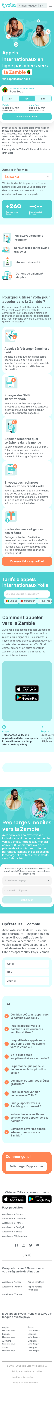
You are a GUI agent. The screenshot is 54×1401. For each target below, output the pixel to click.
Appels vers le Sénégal (13, 1227)
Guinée (13, 601)
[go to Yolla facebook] (16, 1245)
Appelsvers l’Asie (36, 1282)
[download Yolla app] (14, 1199)
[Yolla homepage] (9, 5)
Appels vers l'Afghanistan (14, 1236)
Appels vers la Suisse (12, 1231)
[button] (31, 5)
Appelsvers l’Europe (11, 1282)
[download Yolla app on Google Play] (27, 697)
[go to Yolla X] (30, 1245)
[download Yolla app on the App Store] (27, 689)
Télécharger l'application (26, 1166)
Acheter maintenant (27, 116)
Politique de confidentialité (25, 1382)
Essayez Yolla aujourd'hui (27, 561)
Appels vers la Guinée (12, 1214)
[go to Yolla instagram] (23, 1245)
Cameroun (29, 601)
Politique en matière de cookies (27, 1371)
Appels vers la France (12, 1223)
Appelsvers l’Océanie (12, 1294)
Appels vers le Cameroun (14, 1218)
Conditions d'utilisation (23, 1377)
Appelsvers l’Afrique (12, 1286)
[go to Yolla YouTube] (38, 1245)
